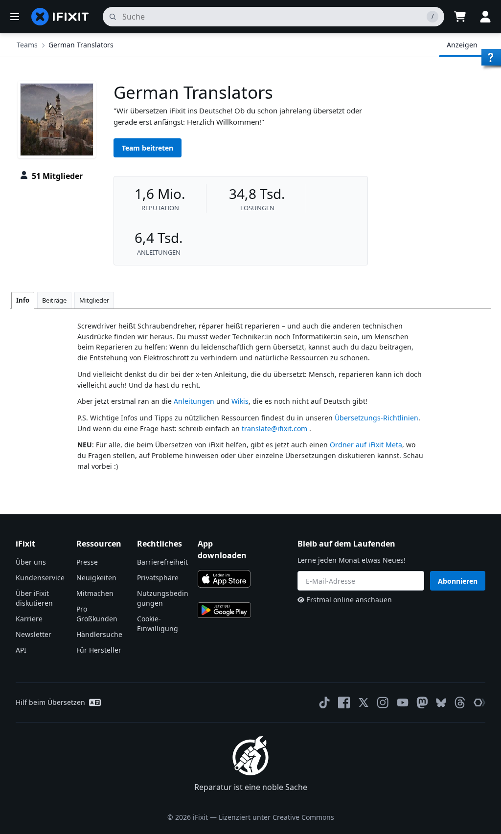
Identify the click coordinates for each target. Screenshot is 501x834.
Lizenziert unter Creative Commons (276, 817)
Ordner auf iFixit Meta (366, 444)
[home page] (60, 16)
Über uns (31, 562)
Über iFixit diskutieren (34, 598)
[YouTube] (403, 702)
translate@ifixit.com (274, 428)
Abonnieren (458, 581)
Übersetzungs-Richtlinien (376, 417)
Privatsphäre (158, 577)
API (21, 650)
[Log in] (485, 16)
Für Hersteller (98, 650)
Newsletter (33, 634)
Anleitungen (194, 401)
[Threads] (460, 702)
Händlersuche (99, 634)
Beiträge (54, 300)
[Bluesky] (441, 703)
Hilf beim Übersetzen (50, 702)
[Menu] (14, 16)
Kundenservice (40, 577)
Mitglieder (94, 300)
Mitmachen (95, 593)
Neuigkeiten (96, 577)
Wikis (240, 401)
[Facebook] (344, 702)
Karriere (29, 618)
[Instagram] (383, 702)
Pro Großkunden (96, 613)
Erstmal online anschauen (349, 599)
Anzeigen (462, 44)
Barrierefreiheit (162, 562)
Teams (27, 44)
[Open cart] (460, 16)
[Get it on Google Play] (224, 610)
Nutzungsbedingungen (162, 598)
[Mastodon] (422, 702)
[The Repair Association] (479, 702)
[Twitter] (363, 702)
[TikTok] (324, 702)
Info (22, 300)
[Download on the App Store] (224, 579)
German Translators (81, 44)
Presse (87, 562)
